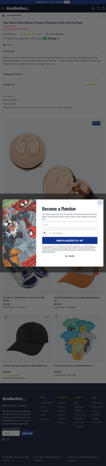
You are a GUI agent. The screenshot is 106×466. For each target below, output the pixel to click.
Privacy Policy (46, 251)
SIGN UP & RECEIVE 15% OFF (69, 240)
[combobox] (46, 233)
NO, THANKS (70, 256)
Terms (53, 251)
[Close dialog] (100, 202)
